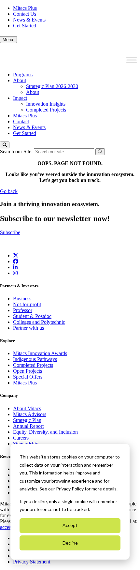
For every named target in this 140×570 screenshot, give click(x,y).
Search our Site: (17, 151)
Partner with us (28, 328)
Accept (70, 525)
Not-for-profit (27, 304)
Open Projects (27, 371)
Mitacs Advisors (29, 414)
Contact (21, 121)
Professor (22, 310)
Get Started (24, 25)
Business (22, 298)
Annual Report (28, 426)
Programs (23, 74)
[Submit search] (100, 151)
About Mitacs (27, 408)
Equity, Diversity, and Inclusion (45, 432)
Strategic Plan (27, 420)
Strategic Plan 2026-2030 (52, 86)
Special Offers (27, 377)
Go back (9, 191)
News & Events (29, 19)
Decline (70, 543)
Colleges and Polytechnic (39, 322)
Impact (20, 98)
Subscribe (10, 232)
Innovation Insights (45, 104)
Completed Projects (46, 109)
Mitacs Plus (25, 8)
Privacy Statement (31, 561)
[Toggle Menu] (131, 60)
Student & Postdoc (32, 316)
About (19, 80)
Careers (21, 438)
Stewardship (25, 443)
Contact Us (24, 14)
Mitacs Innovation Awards (40, 353)
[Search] (4, 145)
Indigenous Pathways (35, 359)
